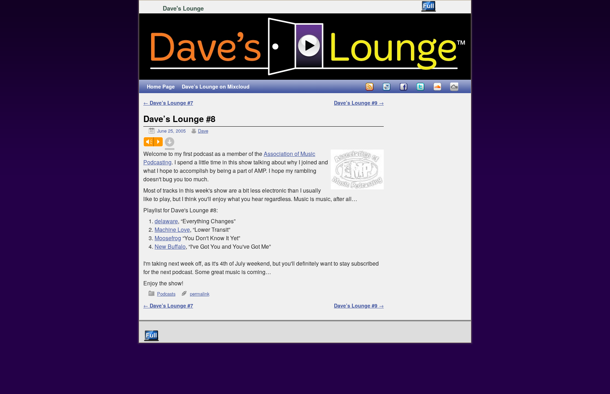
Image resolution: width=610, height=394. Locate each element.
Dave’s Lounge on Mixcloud (216, 86)
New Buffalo (170, 246)
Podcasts (166, 293)
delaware (166, 221)
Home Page (161, 86)
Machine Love (172, 229)
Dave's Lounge (183, 8)
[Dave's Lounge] (305, 46)
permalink (199, 293)
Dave (203, 130)
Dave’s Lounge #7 (168, 102)
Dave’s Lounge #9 (359, 102)
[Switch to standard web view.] (428, 6)
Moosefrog (168, 238)
